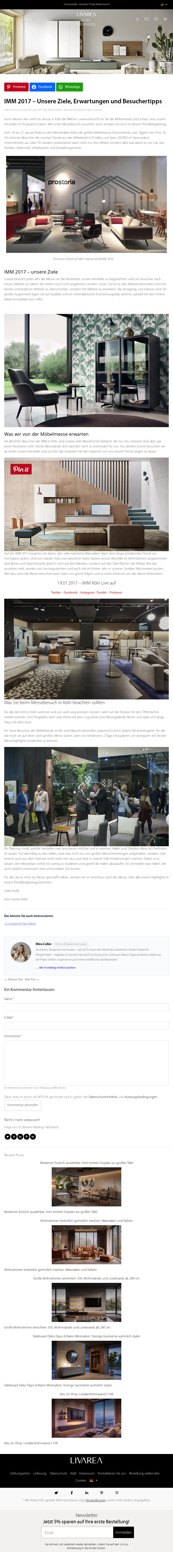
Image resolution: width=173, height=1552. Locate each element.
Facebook (70, 592)
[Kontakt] (146, 19)
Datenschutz (58, 1473)
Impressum (87, 1473)
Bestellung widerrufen (144, 1473)
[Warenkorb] (164, 19)
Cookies (81, 1481)
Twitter (56, 592)
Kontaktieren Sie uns (112, 1473)
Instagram (87, 592)
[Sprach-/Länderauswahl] (164, 4)
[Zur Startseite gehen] (86, 14)
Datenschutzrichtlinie (103, 1097)
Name (8, 999)
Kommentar (12, 1036)
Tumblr (102, 592)
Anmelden (123, 1532)
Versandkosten (95, 1500)
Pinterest (115, 592)
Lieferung (39, 1473)
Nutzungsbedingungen (141, 1097)
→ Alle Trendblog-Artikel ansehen (56, 967)
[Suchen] (139, 19)
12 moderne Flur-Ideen (20, 923)
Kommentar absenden (22, 1105)
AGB (73, 1473)
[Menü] (7, 19)
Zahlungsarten (20, 1473)
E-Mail (8, 1017)
